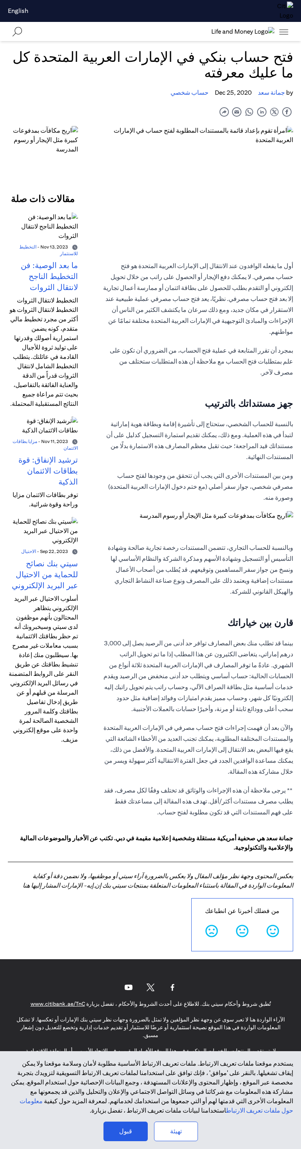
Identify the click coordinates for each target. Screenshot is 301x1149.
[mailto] (236, 112)
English (18, 10)
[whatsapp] (249, 112)
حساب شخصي (189, 92)
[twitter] (274, 112)
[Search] (17, 31)
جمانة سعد (271, 92)
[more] (283, 31)
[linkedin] (262, 112)
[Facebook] (172, 987)
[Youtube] (128, 987)
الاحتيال (28, 551)
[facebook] (287, 112)
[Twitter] (150, 987)
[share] (224, 112)
